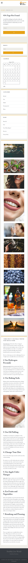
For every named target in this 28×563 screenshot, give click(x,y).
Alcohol (4, 96)
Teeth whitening (6, 343)
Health (4, 102)
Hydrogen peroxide (7, 366)
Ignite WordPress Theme (9, 559)
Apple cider (5, 478)
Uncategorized (6, 106)
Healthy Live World (14, 551)
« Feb (4, 86)
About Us (5, 121)
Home (3, 10)
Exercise (5, 131)
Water (4, 109)
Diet (4, 99)
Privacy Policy (5, 134)
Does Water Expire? (7, 128)
